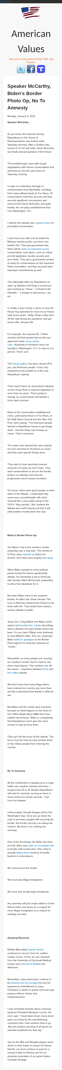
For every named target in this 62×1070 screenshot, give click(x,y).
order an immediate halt (41, 845)
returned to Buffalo (30, 964)
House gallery (19, 363)
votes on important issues (35, 249)
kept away (47, 558)
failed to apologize (24, 639)
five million (13, 672)
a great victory (42, 223)
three (45, 669)
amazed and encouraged (24, 983)
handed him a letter (30, 625)
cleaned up (28, 554)
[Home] (31, 17)
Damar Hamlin (36, 949)
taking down (22, 852)
